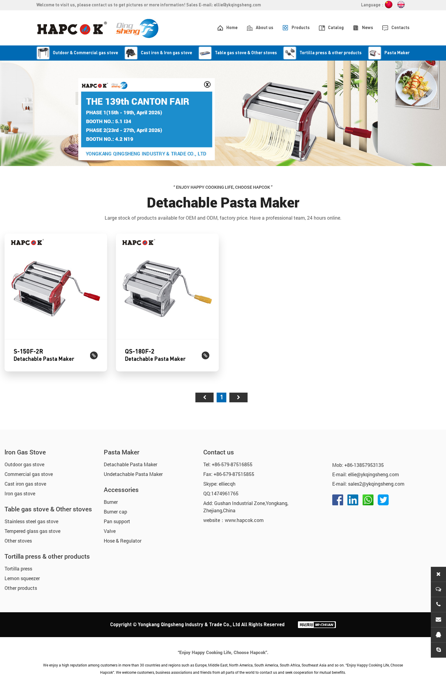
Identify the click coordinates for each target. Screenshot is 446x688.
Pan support (117, 521)
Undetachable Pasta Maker (133, 474)
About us (264, 28)
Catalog (336, 28)
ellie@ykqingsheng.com (237, 5)
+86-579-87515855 (234, 474)
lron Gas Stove (25, 452)
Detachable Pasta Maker (130, 464)
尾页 (238, 397)
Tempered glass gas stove (32, 531)
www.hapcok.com (244, 520)
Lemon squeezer (22, 578)
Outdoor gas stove (24, 464)
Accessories (121, 489)
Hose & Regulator (122, 540)
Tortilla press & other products (47, 556)
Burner (111, 502)
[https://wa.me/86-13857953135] (368, 499)
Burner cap (115, 511)
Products (301, 28)
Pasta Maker (121, 452)
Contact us (218, 452)
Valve (110, 531)
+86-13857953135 (364, 465)
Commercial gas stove (29, 474)
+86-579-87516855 (232, 464)
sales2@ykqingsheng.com (376, 483)
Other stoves (18, 540)
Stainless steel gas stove (31, 521)
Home (232, 28)
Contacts (400, 28)
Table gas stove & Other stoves (48, 509)
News (367, 28)
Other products (21, 588)
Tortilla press (18, 568)
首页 (204, 397)
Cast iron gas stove (25, 483)
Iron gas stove (20, 493)
